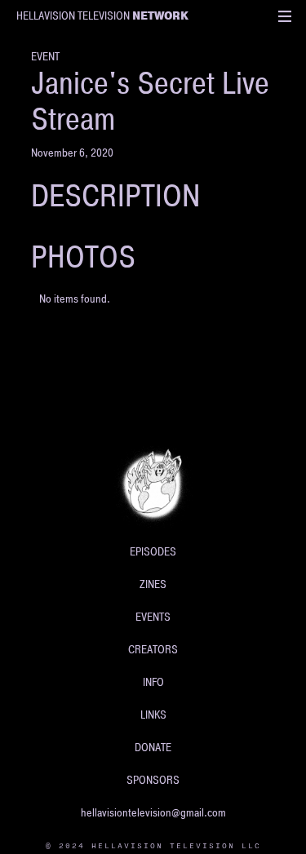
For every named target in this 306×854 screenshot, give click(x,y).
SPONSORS (153, 780)
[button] (285, 16)
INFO (153, 682)
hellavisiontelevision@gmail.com (153, 813)
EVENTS (153, 617)
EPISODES (153, 552)
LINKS (153, 715)
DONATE (153, 747)
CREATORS (153, 650)
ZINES (153, 584)
